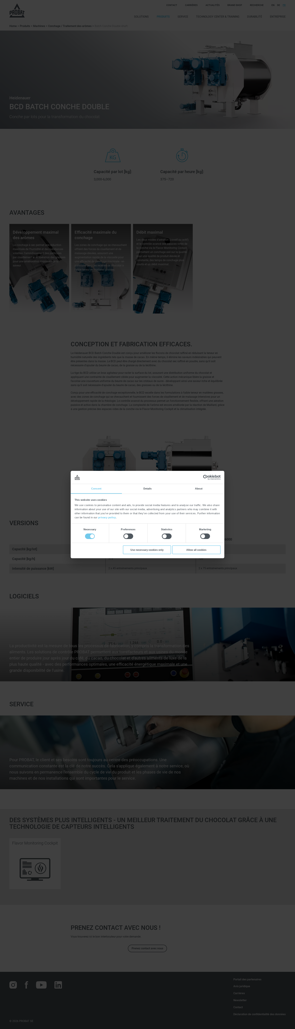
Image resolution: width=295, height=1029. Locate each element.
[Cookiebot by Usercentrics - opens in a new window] (206, 477)
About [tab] (198, 488)
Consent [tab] (96, 488)
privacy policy (107, 517)
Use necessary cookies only (147, 549)
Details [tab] (147, 488)
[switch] (128, 536)
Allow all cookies (196, 549)
